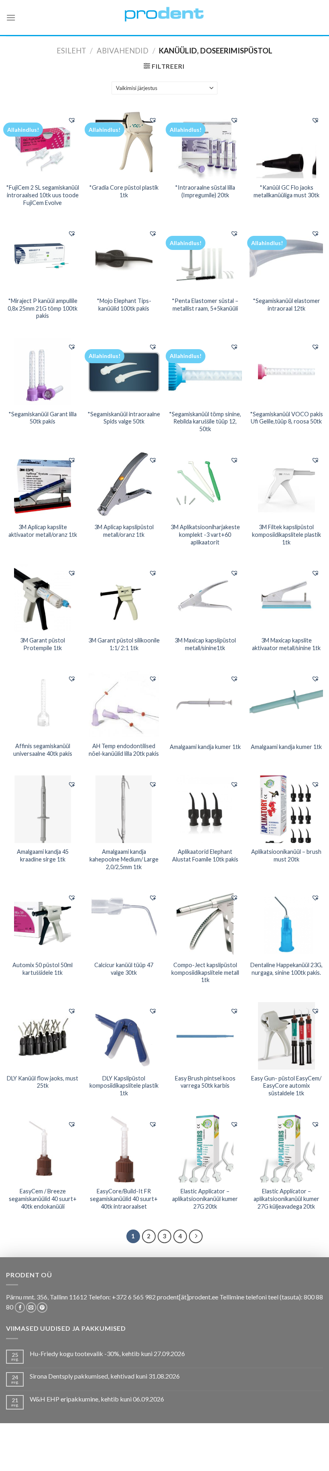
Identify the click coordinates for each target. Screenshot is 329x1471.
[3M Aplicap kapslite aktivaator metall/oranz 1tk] (42, 484)
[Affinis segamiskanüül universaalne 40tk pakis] (42, 703)
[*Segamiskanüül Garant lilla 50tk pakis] (42, 371)
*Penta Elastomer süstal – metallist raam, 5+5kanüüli (205, 304)
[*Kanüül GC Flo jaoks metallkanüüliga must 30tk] (286, 145)
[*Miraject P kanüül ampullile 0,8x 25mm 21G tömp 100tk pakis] (42, 258)
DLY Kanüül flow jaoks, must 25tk (42, 1082)
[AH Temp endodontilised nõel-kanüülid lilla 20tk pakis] (123, 703)
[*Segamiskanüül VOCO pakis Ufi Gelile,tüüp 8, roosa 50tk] (286, 371)
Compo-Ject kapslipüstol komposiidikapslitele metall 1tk (205, 972)
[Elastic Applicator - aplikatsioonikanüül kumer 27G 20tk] (205, 1148)
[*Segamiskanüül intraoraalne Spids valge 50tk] (123, 371)
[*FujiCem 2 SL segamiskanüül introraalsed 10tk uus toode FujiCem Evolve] (42, 145)
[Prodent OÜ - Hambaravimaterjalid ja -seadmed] (164, 14)
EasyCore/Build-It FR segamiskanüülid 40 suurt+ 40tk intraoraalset (124, 1198)
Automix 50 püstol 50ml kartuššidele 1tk (42, 969)
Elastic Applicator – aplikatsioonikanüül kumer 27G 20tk (205, 1198)
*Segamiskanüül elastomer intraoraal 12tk (286, 304)
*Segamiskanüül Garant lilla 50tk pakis (42, 418)
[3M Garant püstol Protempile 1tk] (42, 597)
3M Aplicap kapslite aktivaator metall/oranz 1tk (42, 531)
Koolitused (142, 1451)
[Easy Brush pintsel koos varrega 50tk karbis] (205, 1035)
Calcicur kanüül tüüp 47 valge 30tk (123, 969)
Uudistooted (291, 1451)
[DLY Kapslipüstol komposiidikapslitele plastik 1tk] (123, 1035)
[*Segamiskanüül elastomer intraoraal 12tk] (286, 258)
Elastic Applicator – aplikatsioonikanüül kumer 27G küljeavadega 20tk (286, 1198)
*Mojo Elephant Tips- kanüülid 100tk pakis (124, 304)
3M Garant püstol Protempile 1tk (42, 644)
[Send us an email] (31, 1307)
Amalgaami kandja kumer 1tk (205, 746)
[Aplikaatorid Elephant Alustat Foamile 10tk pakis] (205, 809)
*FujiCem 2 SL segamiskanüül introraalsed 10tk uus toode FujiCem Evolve (42, 195)
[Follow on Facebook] (20, 1307)
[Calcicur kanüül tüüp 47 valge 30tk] (123, 922)
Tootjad (230, 1451)
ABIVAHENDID (122, 50)
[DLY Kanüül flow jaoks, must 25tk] (42, 1035)
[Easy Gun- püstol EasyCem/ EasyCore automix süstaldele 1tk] (286, 1035)
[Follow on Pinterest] (42, 1307)
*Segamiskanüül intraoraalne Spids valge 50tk (123, 418)
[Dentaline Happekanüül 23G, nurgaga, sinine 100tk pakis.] (286, 922)
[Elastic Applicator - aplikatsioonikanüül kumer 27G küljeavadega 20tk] (286, 1148)
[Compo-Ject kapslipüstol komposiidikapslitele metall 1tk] (205, 922)
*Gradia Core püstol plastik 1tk (123, 191)
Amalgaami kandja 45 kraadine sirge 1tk (43, 855)
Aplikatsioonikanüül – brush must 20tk (286, 855)
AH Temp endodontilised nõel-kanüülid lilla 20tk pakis (124, 750)
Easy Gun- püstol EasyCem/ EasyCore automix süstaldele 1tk (286, 1086)
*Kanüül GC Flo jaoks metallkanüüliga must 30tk (286, 191)
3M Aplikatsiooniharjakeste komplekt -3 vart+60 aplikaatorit (205, 534)
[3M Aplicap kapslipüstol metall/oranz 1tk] (123, 484)
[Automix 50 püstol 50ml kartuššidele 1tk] (42, 922)
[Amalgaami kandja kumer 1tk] (205, 703)
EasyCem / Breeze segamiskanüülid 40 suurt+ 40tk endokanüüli (43, 1198)
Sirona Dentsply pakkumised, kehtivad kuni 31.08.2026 (105, 1376)
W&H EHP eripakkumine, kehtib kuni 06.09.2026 (97, 1399)
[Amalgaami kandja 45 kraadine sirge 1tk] (42, 809)
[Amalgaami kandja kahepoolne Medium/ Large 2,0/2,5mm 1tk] (123, 809)
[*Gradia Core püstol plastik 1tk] (123, 145)
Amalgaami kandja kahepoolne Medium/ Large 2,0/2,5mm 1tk (123, 859)
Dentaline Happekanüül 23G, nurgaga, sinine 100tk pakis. (286, 969)
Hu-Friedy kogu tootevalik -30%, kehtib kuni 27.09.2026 (107, 1353)
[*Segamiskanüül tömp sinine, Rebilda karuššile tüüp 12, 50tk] (205, 371)
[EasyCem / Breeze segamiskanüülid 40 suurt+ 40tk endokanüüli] (42, 1148)
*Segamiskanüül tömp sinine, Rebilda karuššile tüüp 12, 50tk (205, 421)
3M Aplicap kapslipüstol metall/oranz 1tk (124, 531)
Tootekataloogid (188, 1451)
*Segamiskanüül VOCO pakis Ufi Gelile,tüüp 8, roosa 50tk (286, 418)
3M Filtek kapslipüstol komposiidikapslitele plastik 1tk (286, 534)
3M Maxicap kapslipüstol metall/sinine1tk (205, 644)
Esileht (71, 50)
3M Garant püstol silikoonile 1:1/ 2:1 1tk (124, 644)
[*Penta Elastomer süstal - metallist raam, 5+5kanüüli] (205, 258)
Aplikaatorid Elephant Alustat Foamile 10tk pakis (205, 855)
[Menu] (11, 17)
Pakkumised (59, 1451)
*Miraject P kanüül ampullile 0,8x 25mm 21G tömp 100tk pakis (42, 308)
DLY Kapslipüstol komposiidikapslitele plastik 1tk (123, 1086)
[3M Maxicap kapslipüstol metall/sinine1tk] (205, 597)
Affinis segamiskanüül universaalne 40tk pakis (42, 750)
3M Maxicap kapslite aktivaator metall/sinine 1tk (286, 644)
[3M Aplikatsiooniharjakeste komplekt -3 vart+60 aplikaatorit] (205, 484)
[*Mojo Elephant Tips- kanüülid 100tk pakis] (123, 258)
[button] (71, 120)
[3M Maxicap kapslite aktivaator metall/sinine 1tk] (286, 597)
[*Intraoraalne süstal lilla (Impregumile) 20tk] (205, 145)
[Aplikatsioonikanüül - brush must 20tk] (286, 809)
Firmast (257, 1451)
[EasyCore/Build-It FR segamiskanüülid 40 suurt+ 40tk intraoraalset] (123, 1148)
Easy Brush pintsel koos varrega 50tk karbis (205, 1082)
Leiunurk (165, 1458)
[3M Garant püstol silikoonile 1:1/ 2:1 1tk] (123, 597)
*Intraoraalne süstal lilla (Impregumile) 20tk (205, 191)
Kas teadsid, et (100, 1451)
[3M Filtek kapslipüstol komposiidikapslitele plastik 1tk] (286, 484)
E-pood (27, 1451)
